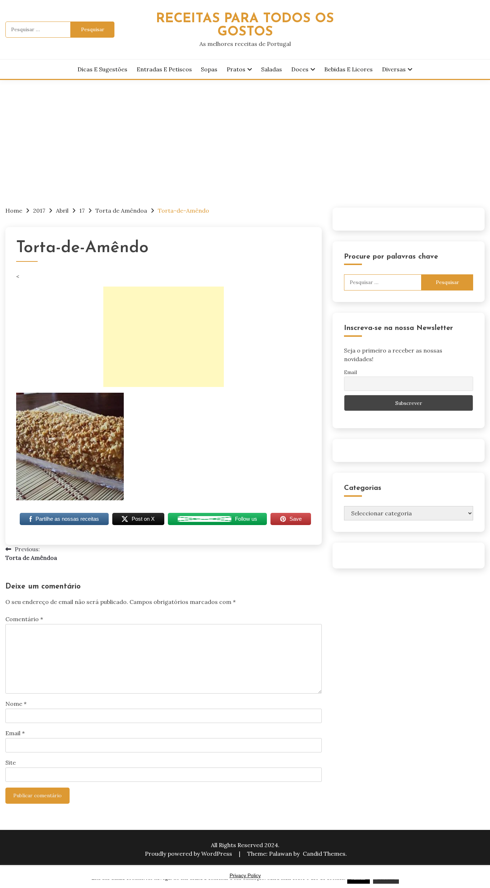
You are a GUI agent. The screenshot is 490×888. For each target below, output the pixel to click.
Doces (299, 69)
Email (15, 733)
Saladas (271, 69)
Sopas (209, 69)
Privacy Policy (245, 875)
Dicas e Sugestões (102, 69)
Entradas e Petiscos (164, 69)
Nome (16, 703)
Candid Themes (324, 853)
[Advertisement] (245, 134)
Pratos (236, 69)
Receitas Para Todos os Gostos (245, 25)
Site (10, 762)
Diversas (394, 69)
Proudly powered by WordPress (189, 853)
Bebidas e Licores (348, 69)
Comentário (24, 619)
